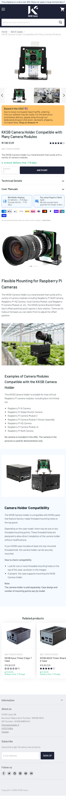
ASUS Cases (17, 31)
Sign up (47, 755)
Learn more (46, 220)
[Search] (60, 22)
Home (4, 31)
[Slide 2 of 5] (33, 249)
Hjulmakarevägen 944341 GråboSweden (10, 728)
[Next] (63, 95)
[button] (56, 143)
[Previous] (2, 95)
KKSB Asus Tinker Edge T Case (18, 659)
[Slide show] (33, 249)
